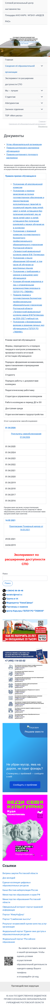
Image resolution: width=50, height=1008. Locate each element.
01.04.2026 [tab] (10, 428)
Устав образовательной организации (24, 144)
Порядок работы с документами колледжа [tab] (21, 382)
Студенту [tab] (10, 375)
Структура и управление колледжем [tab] (23, 396)
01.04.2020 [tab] (10, 476)
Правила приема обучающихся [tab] (20, 176)
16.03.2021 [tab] (10, 520)
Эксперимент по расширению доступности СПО (19, 81)
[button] (25, 630)
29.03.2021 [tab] (10, 539)
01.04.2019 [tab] (10, 482)
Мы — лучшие (11, 90)
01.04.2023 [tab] (10, 458)
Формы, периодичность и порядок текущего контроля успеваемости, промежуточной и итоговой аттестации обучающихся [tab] (23, 351)
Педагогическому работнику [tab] (19, 390)
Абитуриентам (12, 103)
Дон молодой (9, 878)
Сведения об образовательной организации (20, 69)
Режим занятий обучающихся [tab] (20, 340)
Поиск (5, 574)
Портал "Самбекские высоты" (17, 919)
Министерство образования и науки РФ (21, 894)
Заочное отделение (14, 109)
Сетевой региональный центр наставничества (19, 6)
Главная (9, 60)
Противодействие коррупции (25, 986)
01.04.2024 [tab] (10, 452)
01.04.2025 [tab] (10, 446)
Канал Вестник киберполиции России (20, 890)
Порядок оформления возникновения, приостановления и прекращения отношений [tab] (24, 365)
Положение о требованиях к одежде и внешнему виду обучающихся (26, 274)
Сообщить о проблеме (25, 785)
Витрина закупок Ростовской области (20, 873)
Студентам (10, 97)
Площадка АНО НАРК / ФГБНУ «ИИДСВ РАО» (24, 18)
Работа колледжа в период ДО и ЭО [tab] (23, 402)
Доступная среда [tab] (14, 408)
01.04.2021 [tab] (10, 470)
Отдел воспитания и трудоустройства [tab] (24, 414)
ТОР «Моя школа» (14, 115)
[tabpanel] (25, 258)
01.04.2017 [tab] (10, 495)
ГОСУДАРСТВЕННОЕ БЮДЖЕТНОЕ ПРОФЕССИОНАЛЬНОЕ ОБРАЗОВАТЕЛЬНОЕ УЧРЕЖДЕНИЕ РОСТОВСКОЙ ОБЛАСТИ (24, 39)
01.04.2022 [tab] (10, 464)
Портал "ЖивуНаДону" (13, 914)
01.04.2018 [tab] (10, 488)
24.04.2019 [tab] (10, 545)
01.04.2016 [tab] (10, 500)
